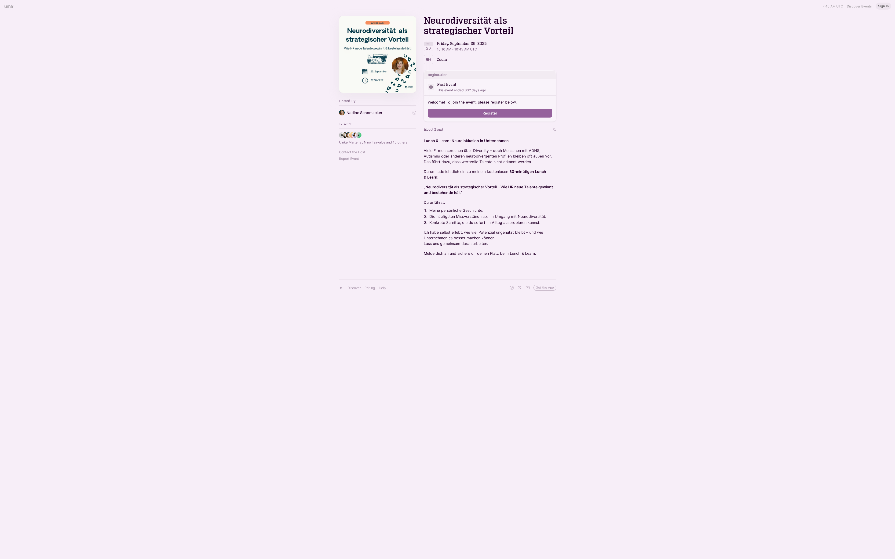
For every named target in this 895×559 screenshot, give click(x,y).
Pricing (370, 288)
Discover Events (859, 6)
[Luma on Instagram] (512, 288)
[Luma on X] (520, 288)
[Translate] (554, 130)
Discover (354, 288)
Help (382, 288)
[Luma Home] (9, 6)
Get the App (545, 287)
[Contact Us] (528, 288)
